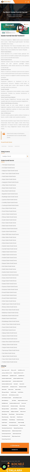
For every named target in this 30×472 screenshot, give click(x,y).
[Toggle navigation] (28, 2)
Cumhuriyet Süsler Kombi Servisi (10, 205)
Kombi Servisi (20, 417)
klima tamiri (4, 389)
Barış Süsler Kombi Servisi (8, 191)
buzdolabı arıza (21, 375)
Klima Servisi (23, 411)
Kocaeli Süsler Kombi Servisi (9, 295)
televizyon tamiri (5, 386)
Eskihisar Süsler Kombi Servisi (9, 228)
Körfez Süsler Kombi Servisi (9, 301)
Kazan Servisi (22, 425)
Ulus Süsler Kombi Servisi (8, 353)
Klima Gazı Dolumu (20, 414)
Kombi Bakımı (4, 419)
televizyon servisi (13, 386)
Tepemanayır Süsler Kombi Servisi (10, 350)
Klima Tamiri (12, 417)
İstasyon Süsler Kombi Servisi (9, 263)
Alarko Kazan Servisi (17, 433)
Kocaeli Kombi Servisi (6, 142)
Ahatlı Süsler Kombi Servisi (9, 176)
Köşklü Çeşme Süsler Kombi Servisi (11, 304)
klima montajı (18, 389)
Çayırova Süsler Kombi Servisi (9, 199)
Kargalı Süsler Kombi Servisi (9, 280)
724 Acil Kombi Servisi (13, 425)
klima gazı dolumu (5, 392)
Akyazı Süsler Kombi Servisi (9, 179)
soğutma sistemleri (14, 411)
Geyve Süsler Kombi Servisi (9, 240)
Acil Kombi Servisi (12, 422)
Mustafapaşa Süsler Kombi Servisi (10, 321)
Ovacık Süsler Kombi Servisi (9, 327)
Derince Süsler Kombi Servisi (9, 214)
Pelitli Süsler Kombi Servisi (9, 330)
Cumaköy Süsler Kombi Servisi (10, 202)
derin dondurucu (5, 400)
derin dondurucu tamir (17, 397)
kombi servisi (17, 146)
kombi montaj (4, 146)
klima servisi (13, 370)
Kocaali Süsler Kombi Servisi (9, 292)
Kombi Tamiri (4, 422)
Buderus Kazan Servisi (16, 430)
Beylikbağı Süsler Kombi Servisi (10, 196)
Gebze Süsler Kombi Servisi (9, 237)
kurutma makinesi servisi (7, 383)
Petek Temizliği (21, 422)
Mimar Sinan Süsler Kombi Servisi (10, 309)
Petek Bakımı (4, 425)
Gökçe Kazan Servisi (16, 436)
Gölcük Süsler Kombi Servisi (9, 243)
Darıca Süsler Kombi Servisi (9, 208)
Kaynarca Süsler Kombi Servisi (10, 286)
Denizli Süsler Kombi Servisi (9, 211)
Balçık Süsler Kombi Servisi (9, 188)
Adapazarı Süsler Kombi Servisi (10, 170)
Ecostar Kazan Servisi (6, 439)
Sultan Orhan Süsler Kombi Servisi (10, 341)
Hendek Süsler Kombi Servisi (9, 257)
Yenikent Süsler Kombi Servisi (9, 362)
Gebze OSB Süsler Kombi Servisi (10, 234)
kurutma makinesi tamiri (18, 381)
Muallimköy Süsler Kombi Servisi (10, 315)
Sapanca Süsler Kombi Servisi (9, 335)
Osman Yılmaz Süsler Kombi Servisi (11, 324)
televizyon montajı (22, 386)
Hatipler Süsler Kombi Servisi (9, 254)
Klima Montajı (11, 414)
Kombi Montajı (12, 419)
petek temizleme (14, 408)
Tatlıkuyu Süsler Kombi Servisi (9, 344)
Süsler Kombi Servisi (17, 14)
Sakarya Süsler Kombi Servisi (9, 333)
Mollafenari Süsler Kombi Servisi (10, 312)
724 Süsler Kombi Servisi (8, 164)
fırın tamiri (16, 383)
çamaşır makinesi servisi (7, 372)
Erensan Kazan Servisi (6, 433)
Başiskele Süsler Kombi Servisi (10, 193)
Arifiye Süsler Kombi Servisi (9, 185)
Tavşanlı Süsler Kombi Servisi (9, 347)
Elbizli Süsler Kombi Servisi (9, 225)
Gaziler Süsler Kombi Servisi (9, 231)
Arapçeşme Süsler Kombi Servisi (10, 182)
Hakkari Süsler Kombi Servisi (9, 251)
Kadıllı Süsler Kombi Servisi (9, 269)
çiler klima (14, 400)
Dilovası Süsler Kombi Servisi (9, 217)
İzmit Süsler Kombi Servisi (8, 266)
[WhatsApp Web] (4, 467)
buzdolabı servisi (21, 370)
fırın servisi (22, 383)
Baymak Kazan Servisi (18, 428)
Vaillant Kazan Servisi (6, 430)
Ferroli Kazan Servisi (6, 436)
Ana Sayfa (9, 14)
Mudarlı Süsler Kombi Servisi (9, 318)
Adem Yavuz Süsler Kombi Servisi (10, 173)
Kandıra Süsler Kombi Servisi (9, 272)
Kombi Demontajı (20, 419)
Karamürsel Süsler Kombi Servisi (10, 275)
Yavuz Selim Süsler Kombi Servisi (10, 359)
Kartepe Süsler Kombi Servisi (9, 283)
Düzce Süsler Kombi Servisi (9, 222)
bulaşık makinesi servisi (18, 372)
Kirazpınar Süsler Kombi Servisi (10, 289)
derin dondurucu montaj (13, 395)
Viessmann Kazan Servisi (7, 428)
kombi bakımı (10, 146)
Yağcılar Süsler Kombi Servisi (9, 356)
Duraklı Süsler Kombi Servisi (9, 220)
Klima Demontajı (5, 417)
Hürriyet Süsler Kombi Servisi (9, 260)
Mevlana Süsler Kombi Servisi (9, 306)
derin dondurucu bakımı (6, 397)
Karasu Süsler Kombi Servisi (9, 277)
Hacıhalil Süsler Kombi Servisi (9, 249)
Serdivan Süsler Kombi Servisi (9, 338)
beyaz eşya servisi (5, 370)
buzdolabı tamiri (5, 375)
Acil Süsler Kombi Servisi (8, 167)
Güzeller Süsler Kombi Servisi (9, 246)
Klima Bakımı (4, 414)
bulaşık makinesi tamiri (6, 381)
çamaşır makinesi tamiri (6, 378)
